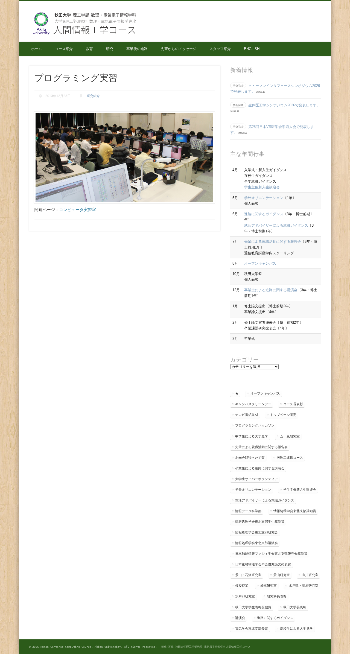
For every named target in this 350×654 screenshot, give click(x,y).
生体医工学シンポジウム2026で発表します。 (284, 105)
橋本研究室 (268, 586)
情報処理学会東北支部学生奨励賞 (259, 522)
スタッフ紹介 (220, 49)
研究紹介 (93, 96)
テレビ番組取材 (246, 415)
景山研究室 (281, 575)
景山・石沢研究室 (248, 575)
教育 (89, 49)
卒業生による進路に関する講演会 (271, 290)
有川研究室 (310, 575)
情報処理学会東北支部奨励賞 (294, 511)
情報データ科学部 (248, 511)
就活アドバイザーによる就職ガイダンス (276, 225)
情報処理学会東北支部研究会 (256, 532)
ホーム (36, 49)
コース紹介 (64, 49)
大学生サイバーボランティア (256, 479)
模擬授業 (241, 586)
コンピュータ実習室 (77, 209)
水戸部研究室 (245, 596)
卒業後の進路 (137, 49)
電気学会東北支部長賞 (251, 628)
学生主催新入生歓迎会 (262, 187)
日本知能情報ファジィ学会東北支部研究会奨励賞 (271, 554)
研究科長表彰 (277, 596)
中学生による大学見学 (251, 436)
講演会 (240, 618)
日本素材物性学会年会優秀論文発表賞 (263, 564)
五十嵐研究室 (290, 436)
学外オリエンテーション (263, 198)
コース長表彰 (293, 404)
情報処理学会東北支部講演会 (256, 543)
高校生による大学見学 (296, 628)
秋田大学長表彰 (294, 607)
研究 (109, 49)
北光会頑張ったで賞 (250, 458)
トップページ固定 (283, 415)
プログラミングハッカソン (255, 425)
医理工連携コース (290, 458)
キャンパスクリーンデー (253, 404)
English (251, 49)
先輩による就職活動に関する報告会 (272, 242)
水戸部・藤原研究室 (303, 586)
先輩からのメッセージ (178, 49)
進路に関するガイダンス (263, 214)
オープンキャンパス (260, 263)
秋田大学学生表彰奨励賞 (253, 607)
